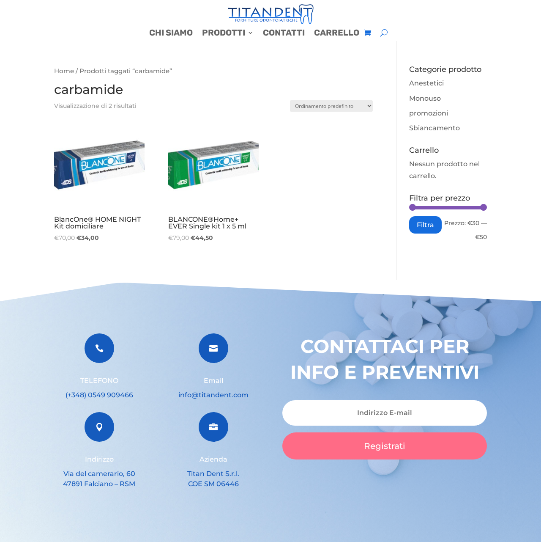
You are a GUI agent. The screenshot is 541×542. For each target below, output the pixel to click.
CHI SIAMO (171, 34)
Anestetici (426, 83)
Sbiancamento (434, 128)
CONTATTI (284, 34)
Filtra (425, 224)
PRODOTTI (223, 34)
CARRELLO (336, 34)
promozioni (428, 113)
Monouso (425, 98)
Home (64, 71)
